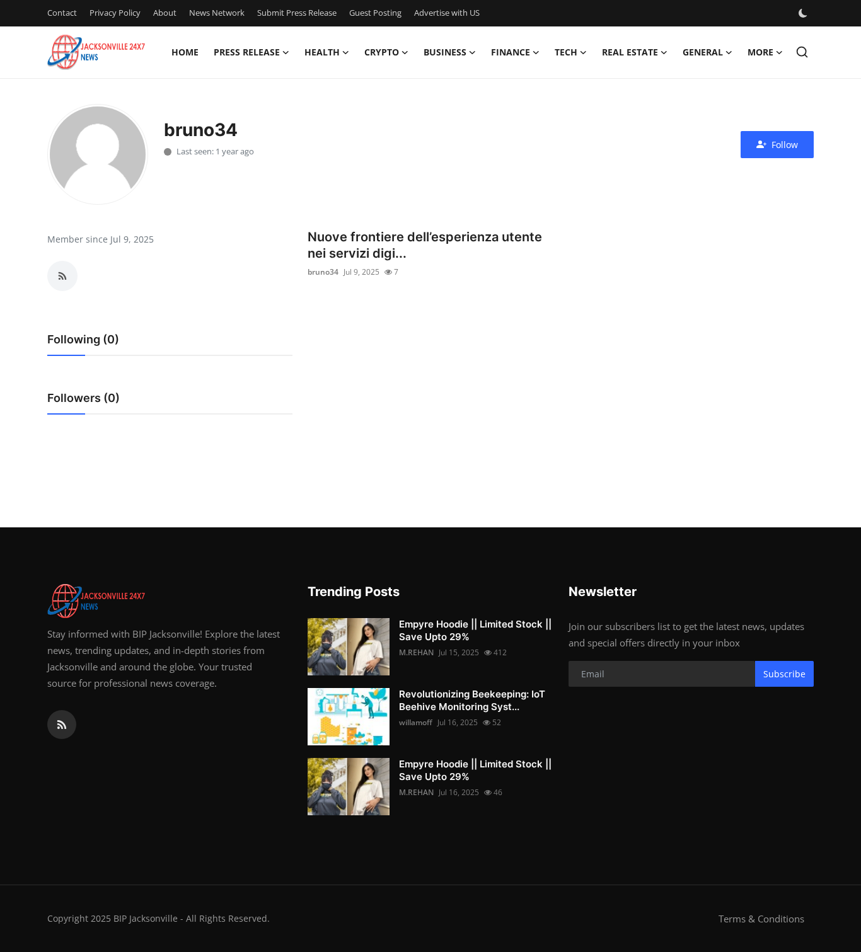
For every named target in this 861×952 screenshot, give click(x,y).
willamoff (415, 722)
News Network (217, 12)
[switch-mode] (804, 13)
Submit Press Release (297, 12)
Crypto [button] (381, 52)
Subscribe (784, 674)
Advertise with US (447, 12)
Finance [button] (510, 52)
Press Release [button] (247, 52)
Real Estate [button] (630, 52)
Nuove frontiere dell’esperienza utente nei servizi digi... (425, 245)
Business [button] (445, 52)
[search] (802, 52)
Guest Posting (375, 12)
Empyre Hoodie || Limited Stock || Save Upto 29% (475, 630)
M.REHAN (416, 652)
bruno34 (323, 272)
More (760, 52)
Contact (62, 12)
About (164, 12)
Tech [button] (566, 52)
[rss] (61, 724)
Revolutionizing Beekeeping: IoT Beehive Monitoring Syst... (472, 700)
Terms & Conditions (761, 918)
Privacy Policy (115, 12)
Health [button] (322, 52)
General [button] (703, 52)
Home (185, 52)
